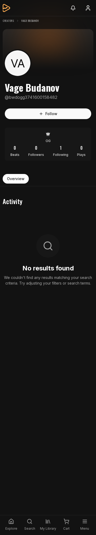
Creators (8, 21)
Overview (16, 178)
